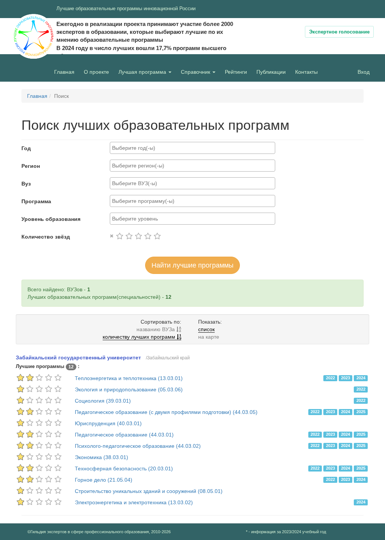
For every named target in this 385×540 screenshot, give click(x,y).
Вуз (26, 184)
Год (26, 148)
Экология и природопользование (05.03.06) (129, 389)
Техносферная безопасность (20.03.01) (124, 468)
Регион (30, 166)
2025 (360, 411)
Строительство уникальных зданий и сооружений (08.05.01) (149, 491)
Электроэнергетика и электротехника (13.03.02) (134, 502)
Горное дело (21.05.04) (103, 480)
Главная (64, 72)
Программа (36, 201)
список (206, 329)
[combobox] (192, 148)
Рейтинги (236, 72)
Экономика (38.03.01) (101, 457)
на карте (208, 337)
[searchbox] (192, 148)
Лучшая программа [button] (143, 72)
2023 (345, 378)
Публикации (271, 72)
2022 (330, 378)
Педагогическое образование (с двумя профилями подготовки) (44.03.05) (166, 412)
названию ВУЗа (156, 329)
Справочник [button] (196, 72)
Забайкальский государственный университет (78, 357)
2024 (360, 378)
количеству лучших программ (140, 337)
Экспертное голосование (339, 32)
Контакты (306, 72)
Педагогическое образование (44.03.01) (124, 435)
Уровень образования (50, 219)
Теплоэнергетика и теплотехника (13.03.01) (129, 378)
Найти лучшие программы (192, 265)
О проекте (98, 71)
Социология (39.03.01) (103, 401)
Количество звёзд (45, 237)
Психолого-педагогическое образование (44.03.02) (138, 446)
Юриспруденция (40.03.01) (108, 423)
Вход (364, 72)
